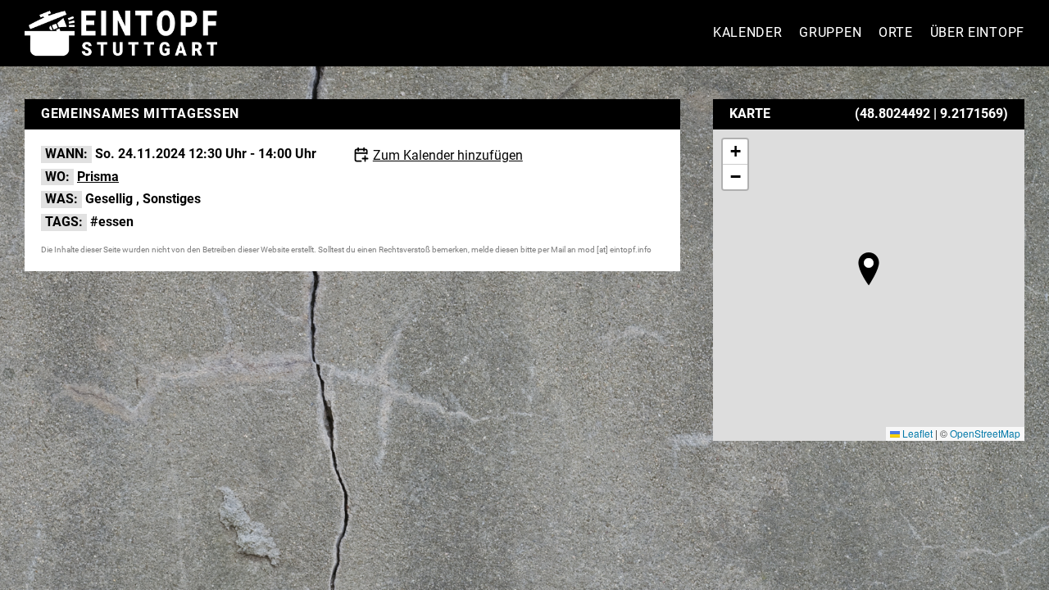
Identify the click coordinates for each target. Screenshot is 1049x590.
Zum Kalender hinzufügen (448, 155)
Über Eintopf (977, 32)
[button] (868, 268)
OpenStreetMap (985, 433)
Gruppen (830, 32)
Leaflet (916, 433)
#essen (112, 221)
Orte (896, 32)
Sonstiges (172, 198)
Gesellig (109, 198)
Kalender (748, 32)
